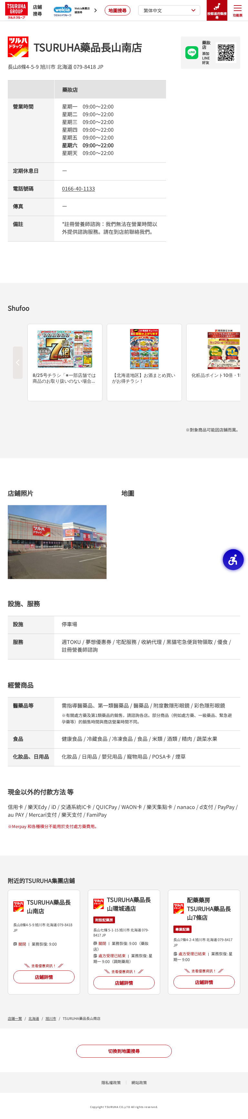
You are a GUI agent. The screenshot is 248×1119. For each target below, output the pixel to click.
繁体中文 (153, 10)
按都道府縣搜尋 (217, 15)
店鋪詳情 (44, 977)
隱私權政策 (111, 1082)
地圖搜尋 (117, 10)
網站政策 (139, 1082)
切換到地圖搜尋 (124, 1051)
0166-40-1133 (78, 188)
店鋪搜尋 (37, 10)
